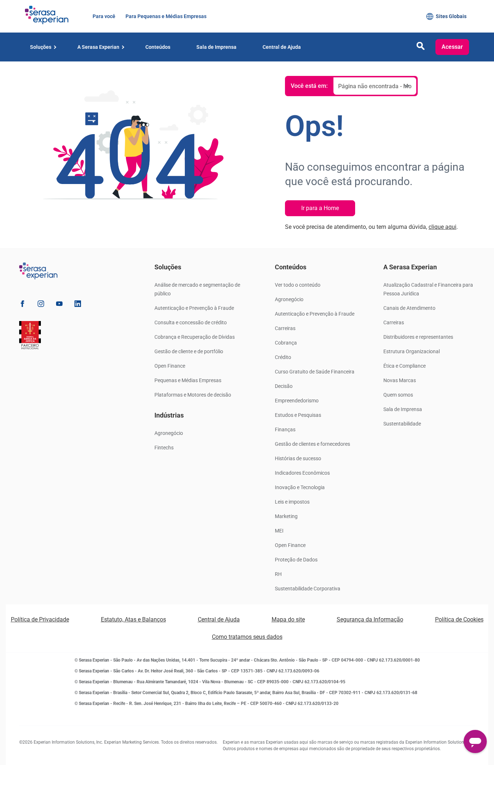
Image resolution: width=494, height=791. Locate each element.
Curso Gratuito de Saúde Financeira (314, 372)
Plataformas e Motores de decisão (192, 395)
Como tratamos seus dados (247, 636)
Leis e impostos (292, 502)
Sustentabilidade (402, 424)
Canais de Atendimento (409, 308)
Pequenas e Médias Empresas (187, 380)
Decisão (284, 386)
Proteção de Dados (296, 560)
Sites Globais (451, 16)
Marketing (286, 516)
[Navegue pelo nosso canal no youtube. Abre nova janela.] (59, 305)
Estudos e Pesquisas (298, 415)
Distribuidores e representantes (418, 337)
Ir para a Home (320, 208)
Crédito (283, 357)
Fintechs (164, 447)
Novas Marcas (399, 380)
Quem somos (398, 395)
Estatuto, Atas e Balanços (133, 619)
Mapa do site (288, 619)
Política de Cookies (459, 619)
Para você (103, 16)
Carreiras (285, 328)
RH (278, 574)
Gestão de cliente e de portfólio (188, 351)
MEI (279, 531)
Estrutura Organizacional (411, 351)
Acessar (452, 46)
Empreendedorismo (297, 400)
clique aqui (442, 226)
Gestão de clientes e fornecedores (312, 444)
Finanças (285, 429)
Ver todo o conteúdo (297, 285)
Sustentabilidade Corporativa (307, 588)
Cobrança (286, 343)
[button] (421, 47)
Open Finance (169, 366)
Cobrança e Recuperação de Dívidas (194, 337)
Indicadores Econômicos (302, 473)
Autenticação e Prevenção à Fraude (194, 308)
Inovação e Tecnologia (300, 487)
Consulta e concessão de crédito (190, 322)
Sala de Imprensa (402, 409)
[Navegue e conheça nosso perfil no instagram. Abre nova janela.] (41, 305)
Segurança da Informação (370, 619)
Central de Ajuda (219, 619)
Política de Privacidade (40, 619)
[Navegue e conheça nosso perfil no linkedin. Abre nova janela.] (77, 305)
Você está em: (309, 85)
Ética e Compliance (404, 366)
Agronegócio (168, 433)
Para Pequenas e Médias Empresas (165, 16)
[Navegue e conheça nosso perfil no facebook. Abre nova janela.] (22, 305)
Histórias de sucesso (298, 458)
